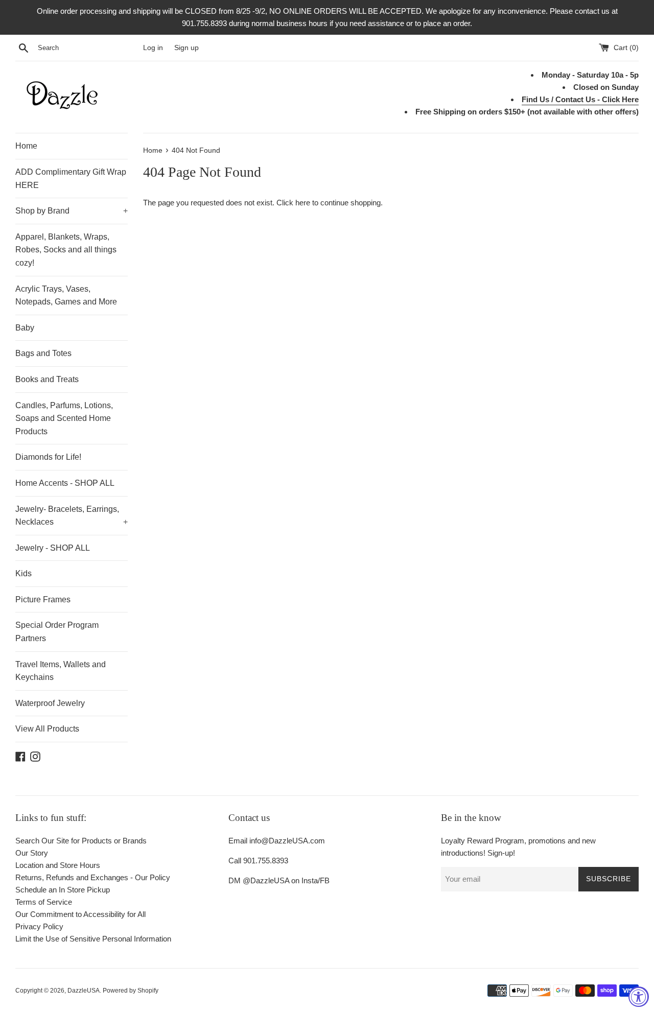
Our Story (31, 853)
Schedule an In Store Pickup (62, 889)
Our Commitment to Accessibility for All (80, 914)
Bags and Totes (43, 353)
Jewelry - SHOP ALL (52, 548)
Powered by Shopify (130, 990)
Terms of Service (43, 902)
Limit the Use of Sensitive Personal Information (93, 938)
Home (26, 146)
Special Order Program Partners (57, 632)
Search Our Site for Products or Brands (81, 840)
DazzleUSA (83, 990)
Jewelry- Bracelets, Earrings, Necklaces (71, 516)
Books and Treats (47, 379)
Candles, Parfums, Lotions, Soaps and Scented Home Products (64, 418)
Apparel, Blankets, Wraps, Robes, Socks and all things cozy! (65, 249)
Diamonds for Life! (48, 457)
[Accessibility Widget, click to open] (638, 996)
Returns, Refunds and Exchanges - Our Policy (92, 877)
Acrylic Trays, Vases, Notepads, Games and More (66, 296)
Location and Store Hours (57, 865)
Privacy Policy (39, 926)
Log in (153, 48)
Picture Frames (43, 599)
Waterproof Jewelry (50, 703)
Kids (23, 573)
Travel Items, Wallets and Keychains (60, 671)
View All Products (47, 728)
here (302, 202)
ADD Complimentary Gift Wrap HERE (70, 179)
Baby (24, 327)
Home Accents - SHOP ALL (64, 483)
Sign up (186, 48)
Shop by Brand (71, 210)
